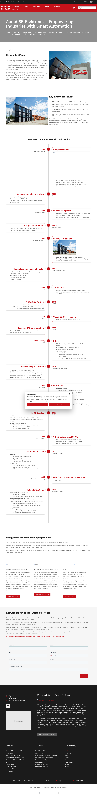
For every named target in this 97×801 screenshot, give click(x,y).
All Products (9, 771)
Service (14, 9)
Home (7, 50)
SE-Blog (48, 781)
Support (80, 1)
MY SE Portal (86, 1)
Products (25, 6)
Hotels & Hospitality (41, 760)
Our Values (68, 753)
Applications (15, 6)
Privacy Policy (17, 781)
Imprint (41, 781)
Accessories (9, 753)
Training (67, 766)
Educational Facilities (41, 764)
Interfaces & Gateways (12, 769)
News (66, 760)
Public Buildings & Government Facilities (46, 755)
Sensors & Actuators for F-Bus (14, 751)
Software (8, 762)
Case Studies (36, 6)
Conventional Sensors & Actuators (16, 760)
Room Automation (11, 766)
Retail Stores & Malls (41, 751)
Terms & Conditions (30, 781)
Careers (71, 1)
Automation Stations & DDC (14, 755)
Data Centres (39, 753)
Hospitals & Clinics (40, 762)
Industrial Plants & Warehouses (44, 757)
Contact (75, 1)
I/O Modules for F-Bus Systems (15, 757)
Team (66, 755)
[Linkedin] (8, 706)
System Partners (69, 762)
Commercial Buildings (41, 766)
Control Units (10, 764)
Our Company (57, 6)
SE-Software (46, 6)
